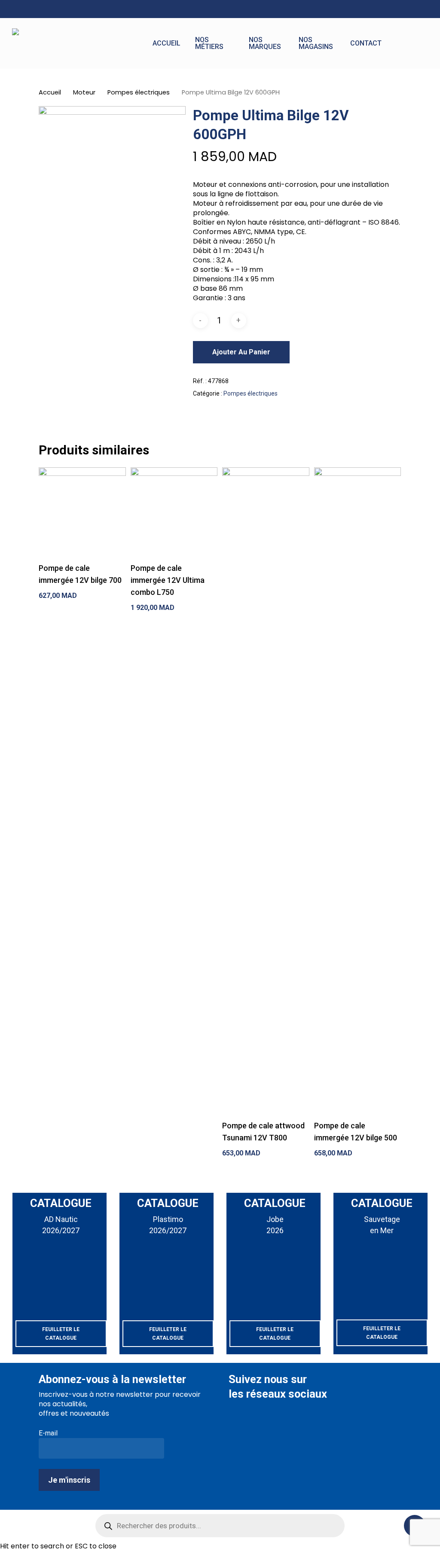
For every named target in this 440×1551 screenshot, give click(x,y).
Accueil (50, 92)
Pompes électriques (138, 92)
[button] (61, 1333)
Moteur (84, 92)
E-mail (48, 1433)
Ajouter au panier (241, 352)
